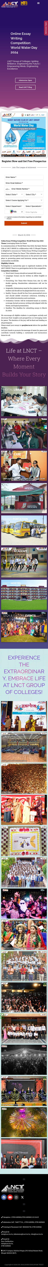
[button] (38, 3)
